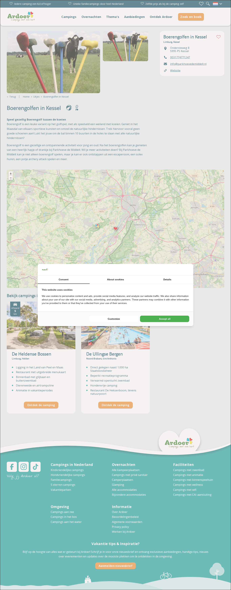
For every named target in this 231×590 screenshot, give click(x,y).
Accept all (164, 318)
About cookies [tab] (115, 279)
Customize (114, 318)
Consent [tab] (63, 279)
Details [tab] (167, 279)
